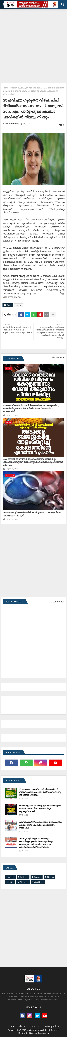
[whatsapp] (26, 762)
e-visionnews (34, 1030)
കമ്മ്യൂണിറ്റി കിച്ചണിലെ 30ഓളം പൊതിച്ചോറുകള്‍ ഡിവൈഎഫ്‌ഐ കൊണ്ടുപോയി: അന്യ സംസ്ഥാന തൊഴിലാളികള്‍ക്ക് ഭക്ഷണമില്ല (36, 842)
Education (24, 882)
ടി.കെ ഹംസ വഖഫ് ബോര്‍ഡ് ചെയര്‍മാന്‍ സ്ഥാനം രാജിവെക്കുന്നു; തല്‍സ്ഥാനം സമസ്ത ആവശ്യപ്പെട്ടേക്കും (40, 792)
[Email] (46, 314)
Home (5, 87)
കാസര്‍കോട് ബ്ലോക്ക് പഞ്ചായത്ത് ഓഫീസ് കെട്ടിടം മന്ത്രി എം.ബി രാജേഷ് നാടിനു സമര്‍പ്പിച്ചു (40, 825)
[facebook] (11, 762)
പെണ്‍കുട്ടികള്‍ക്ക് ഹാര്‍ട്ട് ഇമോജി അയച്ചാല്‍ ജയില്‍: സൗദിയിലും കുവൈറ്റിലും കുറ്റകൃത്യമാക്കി (40, 808)
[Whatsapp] (34, 314)
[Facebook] (21, 314)
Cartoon (37, 877)
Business (24, 877)
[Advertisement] (33, 44)
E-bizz (11, 882)
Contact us (35, 1026)
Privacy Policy (52, 1026)
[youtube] (55, 762)
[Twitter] (27, 314)
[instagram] (41, 762)
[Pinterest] (40, 314)
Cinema (50, 877)
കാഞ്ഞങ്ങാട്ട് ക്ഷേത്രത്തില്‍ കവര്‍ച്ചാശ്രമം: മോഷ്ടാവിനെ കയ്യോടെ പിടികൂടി (31, 514)
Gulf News (38, 882)
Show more (58, 357)
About (22, 1026)
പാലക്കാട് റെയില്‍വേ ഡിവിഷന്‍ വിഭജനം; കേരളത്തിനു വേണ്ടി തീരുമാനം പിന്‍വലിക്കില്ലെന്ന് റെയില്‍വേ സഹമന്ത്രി (31, 408)
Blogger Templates (39, 1033)
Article (11, 877)
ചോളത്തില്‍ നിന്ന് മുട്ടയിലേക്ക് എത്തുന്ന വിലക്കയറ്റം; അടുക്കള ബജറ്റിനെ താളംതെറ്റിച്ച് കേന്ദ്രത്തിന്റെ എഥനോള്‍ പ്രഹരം (33, 461)
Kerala (13, 87)
